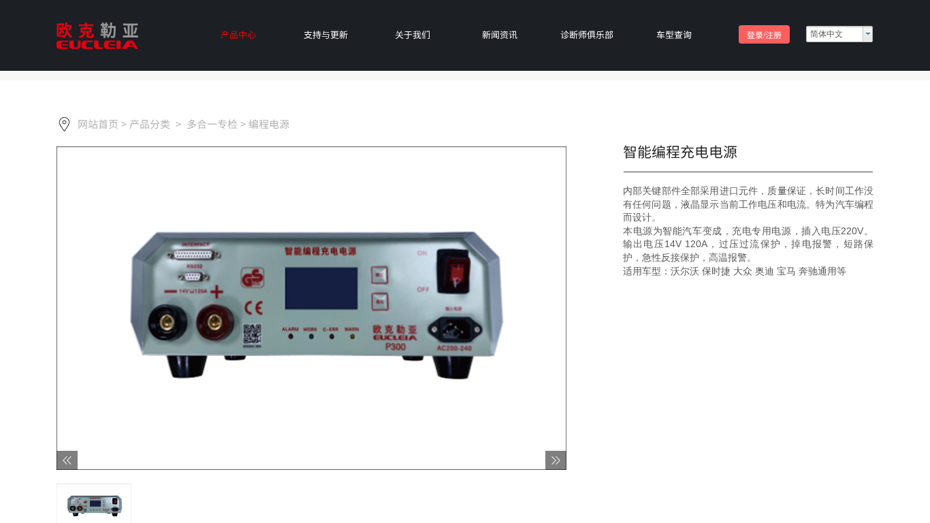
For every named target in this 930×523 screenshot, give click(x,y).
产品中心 (238, 34)
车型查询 (674, 34)
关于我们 (412, 34)
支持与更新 (326, 34)
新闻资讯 (499, 34)
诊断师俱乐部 (586, 34)
